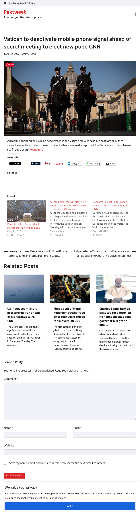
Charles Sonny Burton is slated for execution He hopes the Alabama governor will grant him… (115, 317)
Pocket (58, 164)
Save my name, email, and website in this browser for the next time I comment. (57, 463)
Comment (11, 378)
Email (77, 427)
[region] (70, 497)
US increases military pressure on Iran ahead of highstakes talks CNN (23, 315)
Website (9, 445)
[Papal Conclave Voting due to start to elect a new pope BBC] (26, 211)
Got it (70, 505)
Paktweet (15, 12)
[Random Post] (133, 14)
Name (8, 427)
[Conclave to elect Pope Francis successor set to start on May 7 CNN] (113, 218)
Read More (36, 149)
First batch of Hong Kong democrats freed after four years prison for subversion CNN (69, 315)
